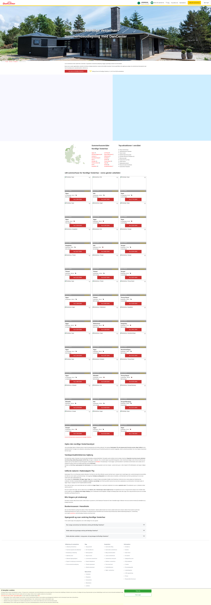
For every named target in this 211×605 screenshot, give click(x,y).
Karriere (127, 549)
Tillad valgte (138, 595)
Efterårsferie (88, 583)
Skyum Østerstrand (108, 154)
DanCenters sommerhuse (111, 549)
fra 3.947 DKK (105, 199)
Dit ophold (127, 555)
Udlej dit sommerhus (194, 2)
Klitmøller (94, 161)
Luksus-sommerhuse (110, 555)
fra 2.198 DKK (78, 303)
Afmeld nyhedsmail (90, 567)
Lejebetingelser (128, 570)
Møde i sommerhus (110, 570)
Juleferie (88, 585)
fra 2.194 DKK (78, 355)
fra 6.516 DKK (105, 433)
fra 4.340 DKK (105, 225)
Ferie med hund (109, 564)
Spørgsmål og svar (129, 558)
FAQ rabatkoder (128, 561)
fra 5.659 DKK (105, 407)
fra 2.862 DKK (105, 251)
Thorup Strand (108, 161)
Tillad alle (138, 591)
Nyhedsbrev (183, 2)
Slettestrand (107, 156)
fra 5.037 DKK (105, 277)
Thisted (106, 159)
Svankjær (106, 157)
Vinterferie (88, 574)
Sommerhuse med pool (111, 558)
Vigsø (106, 162)
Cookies (127, 564)
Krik (93, 164)
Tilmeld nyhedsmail (90, 564)
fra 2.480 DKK (78, 381)
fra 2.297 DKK (105, 355)
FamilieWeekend (109, 567)
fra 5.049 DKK (105, 381)
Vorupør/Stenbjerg (108, 166)
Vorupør (106, 164)
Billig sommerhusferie (110, 552)
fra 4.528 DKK (105, 329)
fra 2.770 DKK (133, 199)
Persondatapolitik (129, 567)
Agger (94, 152)
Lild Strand (107, 152)
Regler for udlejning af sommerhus (74, 561)
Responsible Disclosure (130, 579)
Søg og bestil (89, 546)
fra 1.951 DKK (133, 329)
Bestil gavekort (89, 552)
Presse (126, 576)
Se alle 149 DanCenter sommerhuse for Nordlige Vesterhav (78, 437)
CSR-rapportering (129, 573)
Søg (168, 2)
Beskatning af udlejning (71, 552)
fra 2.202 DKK (133, 225)
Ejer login (206, 2)
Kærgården (95, 166)
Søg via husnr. (89, 555)
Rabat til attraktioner (90, 561)
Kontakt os (127, 546)
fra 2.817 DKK (78, 251)
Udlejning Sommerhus (71, 546)
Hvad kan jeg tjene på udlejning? (73, 549)
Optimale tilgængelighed (71, 558)
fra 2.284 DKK (78, 199)
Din (89, 549)
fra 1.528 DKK (78, 225)
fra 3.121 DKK (78, 277)
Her (39, 595)
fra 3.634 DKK (133, 251)
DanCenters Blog (109, 546)
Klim (93, 159)
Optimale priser (69, 555)
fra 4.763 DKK (78, 433)
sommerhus (72, 513)
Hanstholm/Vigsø (96, 157)
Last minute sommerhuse (91, 558)
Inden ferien (127, 552)
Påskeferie (88, 577)
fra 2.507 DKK (133, 277)
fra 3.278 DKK (78, 407)
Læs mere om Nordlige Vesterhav (75, 71)
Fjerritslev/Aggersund (97, 154)
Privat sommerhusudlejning (72, 564)
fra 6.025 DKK (133, 381)
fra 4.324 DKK (78, 329)
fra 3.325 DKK (133, 303)
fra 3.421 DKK (133, 355)
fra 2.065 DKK (105, 303)
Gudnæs (94, 156)
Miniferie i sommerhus (110, 561)
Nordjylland (15, 61)
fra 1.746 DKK (133, 433)
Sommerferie (89, 580)
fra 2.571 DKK (133, 407)
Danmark (10, 61)
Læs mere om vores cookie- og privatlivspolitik (11, 595)
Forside (6, 61)
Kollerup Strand (96, 162)
